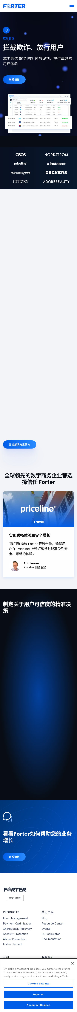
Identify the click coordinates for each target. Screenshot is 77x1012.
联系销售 (14, 79)
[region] (38, 985)
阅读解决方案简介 (19, 444)
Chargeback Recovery (17, 928)
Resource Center (52, 923)
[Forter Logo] (14, 890)
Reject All (38, 994)
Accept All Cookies (38, 1004)
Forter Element (12, 944)
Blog (44, 918)
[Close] (72, 963)
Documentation (51, 939)
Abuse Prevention (14, 939)
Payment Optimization (17, 923)
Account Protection (15, 934)
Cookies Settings (38, 983)
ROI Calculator (50, 934)
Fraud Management (15, 918)
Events (45, 928)
